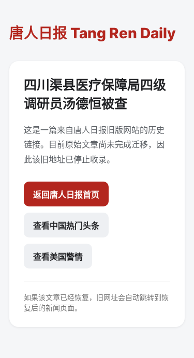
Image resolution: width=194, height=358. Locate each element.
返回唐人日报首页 (66, 194)
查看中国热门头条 (66, 225)
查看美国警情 (58, 256)
